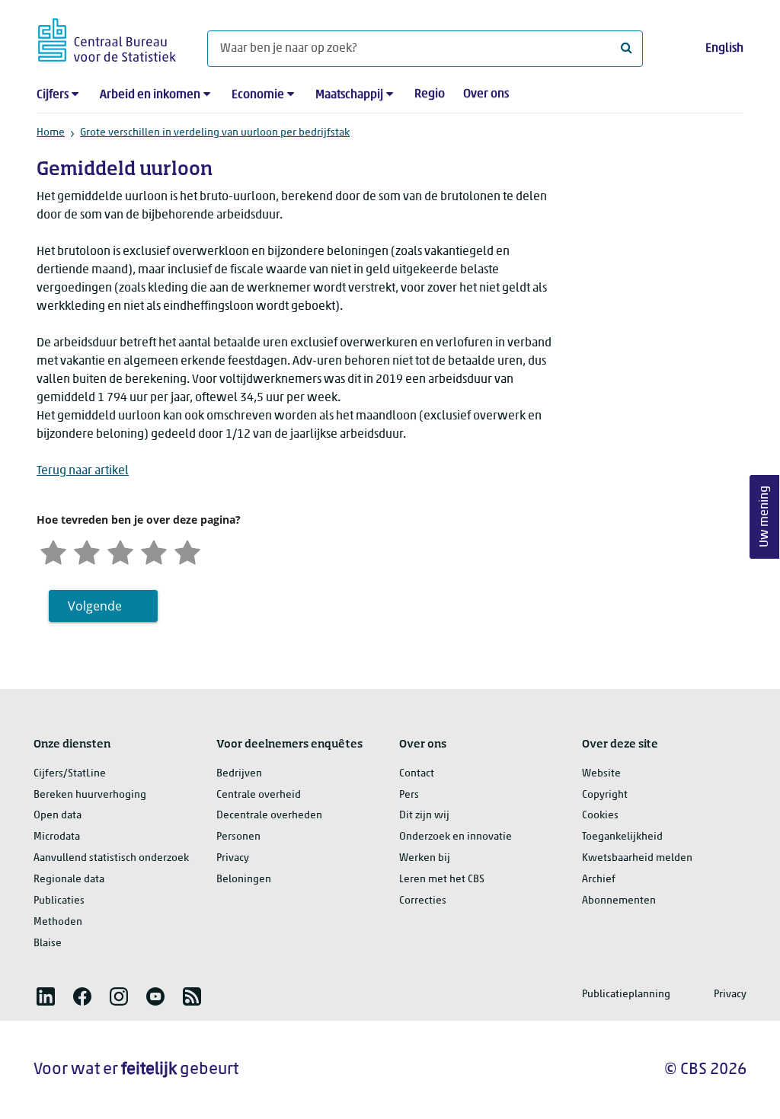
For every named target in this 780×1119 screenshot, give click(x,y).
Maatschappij (349, 95)
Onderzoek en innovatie (455, 837)
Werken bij (424, 858)
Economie (258, 95)
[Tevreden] (154, 550)
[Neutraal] (120, 550)
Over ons (486, 94)
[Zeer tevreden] (187, 550)
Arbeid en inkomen (150, 95)
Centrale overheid (258, 795)
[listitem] (46, 996)
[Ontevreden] (87, 550)
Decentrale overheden (269, 816)
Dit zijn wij (424, 816)
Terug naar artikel (83, 471)
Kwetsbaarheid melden (637, 858)
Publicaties (59, 901)
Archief (598, 880)
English (724, 49)
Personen (238, 837)
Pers (409, 795)
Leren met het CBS (441, 880)
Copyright (605, 795)
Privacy (232, 858)
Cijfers (53, 95)
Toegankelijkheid (622, 837)
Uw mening (765, 517)
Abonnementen (619, 901)
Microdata (57, 837)
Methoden (58, 922)
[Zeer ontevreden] (53, 550)
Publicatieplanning (626, 994)
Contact (416, 774)
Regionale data (69, 880)
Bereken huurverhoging (90, 795)
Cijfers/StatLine (70, 774)
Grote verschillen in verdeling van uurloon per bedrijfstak (215, 133)
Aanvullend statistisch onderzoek (111, 858)
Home (51, 133)
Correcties (422, 901)
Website (601, 774)
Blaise (48, 943)
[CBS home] (107, 37)
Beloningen (243, 880)
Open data (58, 816)
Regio (429, 94)
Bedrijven (239, 774)
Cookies (600, 816)
